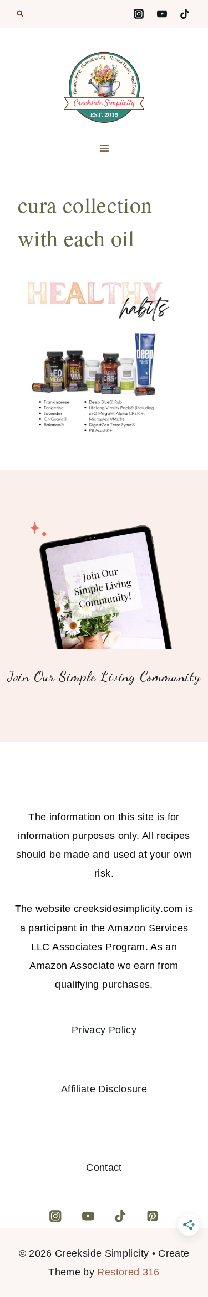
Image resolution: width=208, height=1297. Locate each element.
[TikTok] (185, 14)
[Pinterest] (152, 1216)
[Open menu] (104, 148)
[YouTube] (162, 14)
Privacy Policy (104, 1029)
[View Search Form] (20, 13)
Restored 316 (128, 1272)
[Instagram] (139, 14)
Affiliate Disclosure (104, 1089)
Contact (104, 1167)
